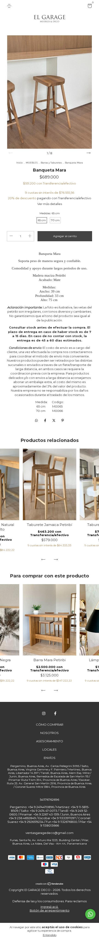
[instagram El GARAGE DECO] (44, 713)
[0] (89, 7)
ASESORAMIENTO (49, 741)
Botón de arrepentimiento (50, 910)
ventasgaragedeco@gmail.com (49, 833)
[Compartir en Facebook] (46, 420)
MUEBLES (32, 162)
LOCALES (49, 749)
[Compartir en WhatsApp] (36, 420)
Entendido (49, 935)
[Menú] (10, 6)
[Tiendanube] (49, 884)
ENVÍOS (49, 758)
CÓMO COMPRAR (49, 724)
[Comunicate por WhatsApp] (90, 914)
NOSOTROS (49, 733)
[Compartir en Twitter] (54, 420)
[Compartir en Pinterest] (62, 420)
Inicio (19, 162)
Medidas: (50, 213)
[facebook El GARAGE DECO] (55, 713)
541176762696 (49, 799)
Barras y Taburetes (51, 162)
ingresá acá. (49, 907)
